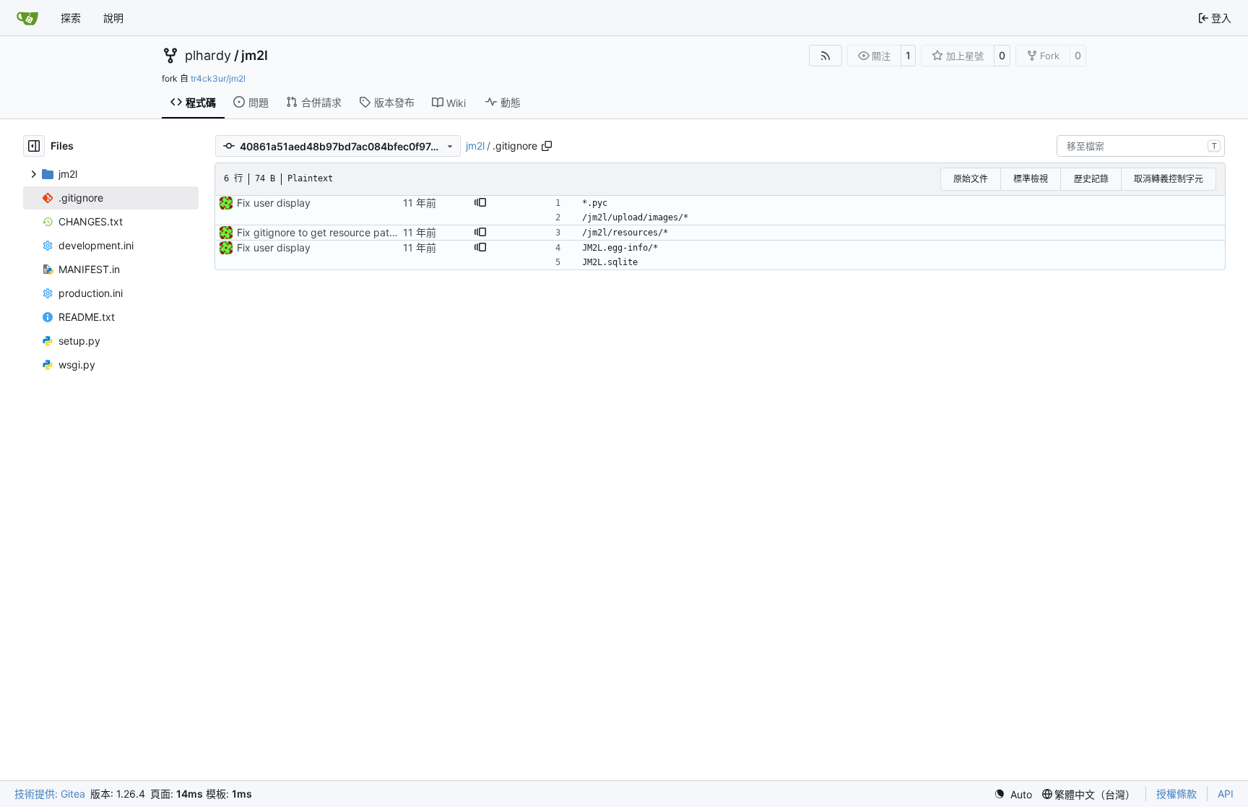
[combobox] (1141, 146)
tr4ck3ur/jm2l (218, 78)
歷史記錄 (1091, 178)
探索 (71, 18)
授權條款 (1176, 793)
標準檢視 (1030, 178)
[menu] (1013, 794)
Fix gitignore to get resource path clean (330, 232)
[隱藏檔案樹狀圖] (34, 146)
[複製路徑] (547, 146)
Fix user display (274, 203)
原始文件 (970, 178)
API (1226, 793)
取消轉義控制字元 (1168, 178)
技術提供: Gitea (49, 793)
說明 (113, 18)
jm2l (254, 55)
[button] (480, 203)
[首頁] (27, 18)
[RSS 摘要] (825, 55)
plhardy (208, 55)
